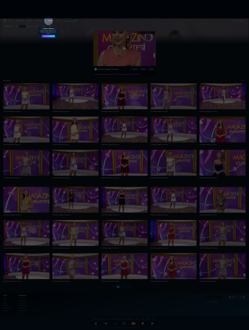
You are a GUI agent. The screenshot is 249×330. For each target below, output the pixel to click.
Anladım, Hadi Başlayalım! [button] (48, 36)
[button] (57, 28)
